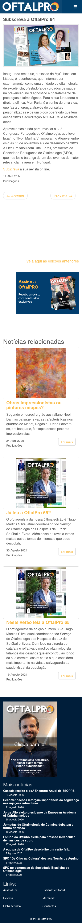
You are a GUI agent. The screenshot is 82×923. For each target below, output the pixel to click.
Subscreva (11, 169)
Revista (8, 898)
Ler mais (67, 442)
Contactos (49, 906)
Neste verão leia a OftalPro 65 (38, 622)
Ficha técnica (12, 906)
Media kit (48, 898)
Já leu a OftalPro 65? (28, 512)
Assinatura (10, 890)
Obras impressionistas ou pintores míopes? (34, 405)
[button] (75, 6)
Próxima (63, 195)
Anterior (15, 195)
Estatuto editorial (53, 890)
